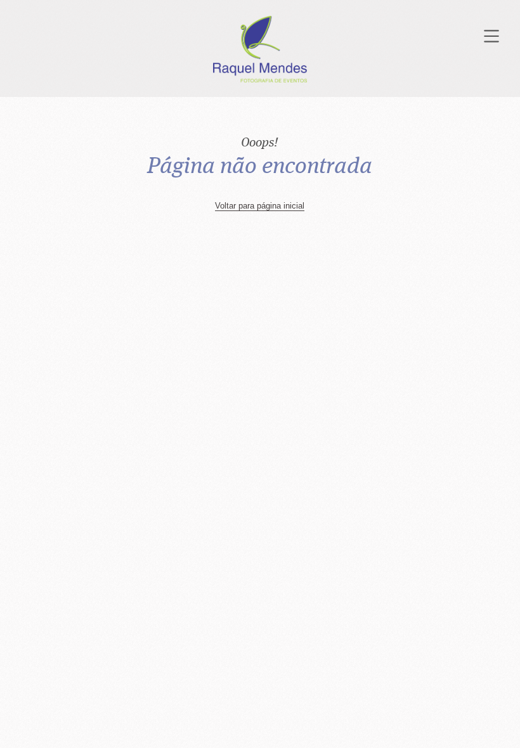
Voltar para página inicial (259, 205)
